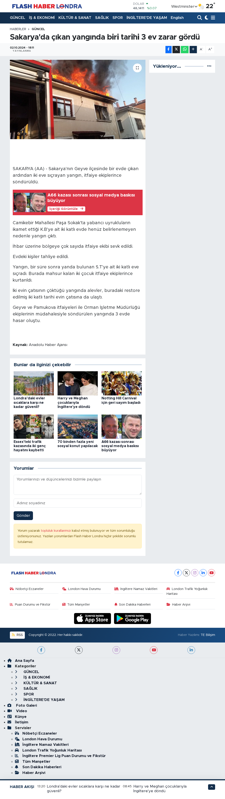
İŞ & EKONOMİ (42, 18)
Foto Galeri (26, 705)
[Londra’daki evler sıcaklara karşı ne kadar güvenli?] (34, 383)
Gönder (23, 515)
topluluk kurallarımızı (56, 530)
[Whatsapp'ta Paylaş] (185, 49)
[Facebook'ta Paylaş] (168, 49)
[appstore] (93, 618)
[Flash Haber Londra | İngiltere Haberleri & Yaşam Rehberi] (46, 6)
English (177, 18)
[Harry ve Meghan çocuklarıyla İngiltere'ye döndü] (78, 383)
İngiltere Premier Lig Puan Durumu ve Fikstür (64, 756)
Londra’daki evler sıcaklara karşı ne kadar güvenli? (29, 402)
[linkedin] (191, 650)
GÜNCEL (17, 18)
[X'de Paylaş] (176, 49)
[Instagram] (194, 572)
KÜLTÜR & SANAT (74, 18)
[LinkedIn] (203, 572)
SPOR (117, 18)
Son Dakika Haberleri (135, 604)
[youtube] (154, 650)
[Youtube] (211, 572)
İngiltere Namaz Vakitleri (138, 589)
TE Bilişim (208, 635)
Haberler (18, 29)
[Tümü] (209, 66)
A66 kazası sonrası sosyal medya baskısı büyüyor (120, 446)
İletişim (21, 722)
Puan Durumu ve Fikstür (32, 604)
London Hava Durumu (84, 589)
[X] (186, 572)
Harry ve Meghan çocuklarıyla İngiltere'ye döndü (74, 402)
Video (21, 711)
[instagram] (116, 650)
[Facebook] (178, 572)
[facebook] (41, 650)
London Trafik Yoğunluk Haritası (187, 591)
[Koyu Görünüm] (206, 18)
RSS (19, 635)
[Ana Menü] (212, 18)
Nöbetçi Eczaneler (29, 589)
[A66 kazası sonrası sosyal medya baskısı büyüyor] (122, 426)
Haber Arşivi (181, 604)
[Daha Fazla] (193, 49)
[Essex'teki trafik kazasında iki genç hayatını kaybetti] (34, 426)
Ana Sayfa (24, 660)
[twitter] (79, 650)
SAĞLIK (102, 18)
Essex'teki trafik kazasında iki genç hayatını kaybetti (30, 446)
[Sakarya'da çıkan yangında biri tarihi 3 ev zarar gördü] (77, 99)
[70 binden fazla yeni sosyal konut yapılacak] (78, 426)
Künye (21, 717)
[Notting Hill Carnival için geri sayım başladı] (122, 383)
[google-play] (132, 618)
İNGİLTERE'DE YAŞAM (147, 18)
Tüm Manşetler (78, 604)
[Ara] (200, 18)
